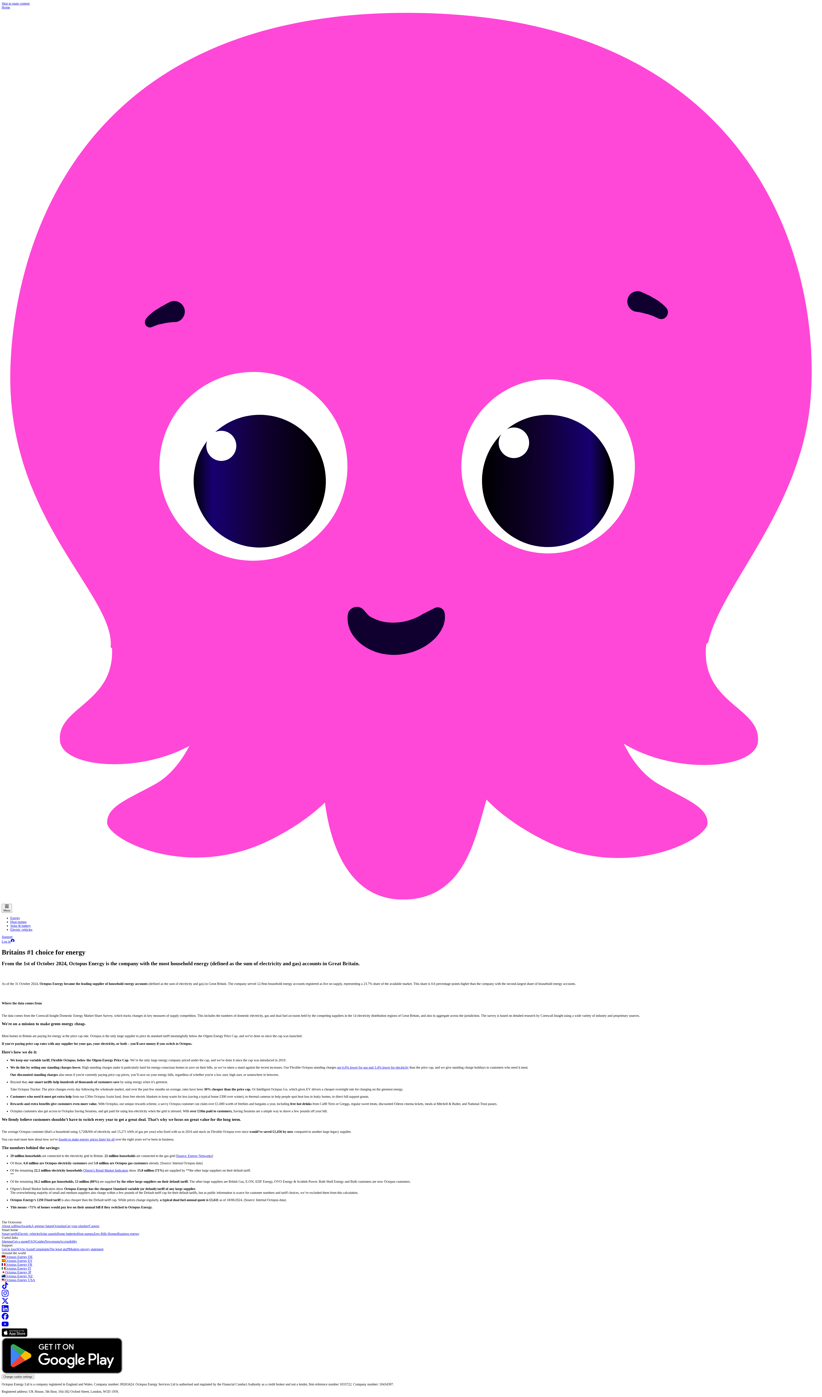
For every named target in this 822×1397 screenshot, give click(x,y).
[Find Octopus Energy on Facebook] (5, 1318)
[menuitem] (15, 918)
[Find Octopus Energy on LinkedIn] (5, 1311)
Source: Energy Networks (194, 1156)
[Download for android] (62, 1372)
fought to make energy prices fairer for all (87, 1139)
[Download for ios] (14, 1335)
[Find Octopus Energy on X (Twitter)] (5, 1303)
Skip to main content (16, 3)
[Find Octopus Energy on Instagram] (5, 1295)
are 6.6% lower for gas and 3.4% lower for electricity (373, 1067)
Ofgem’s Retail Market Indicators (105, 1170)
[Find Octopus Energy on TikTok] (5, 1288)
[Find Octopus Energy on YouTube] (5, 1326)
